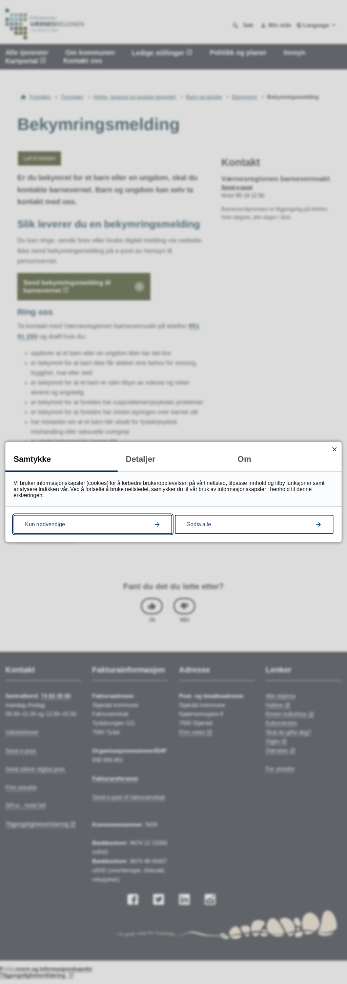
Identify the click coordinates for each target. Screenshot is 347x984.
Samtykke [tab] (32, 459)
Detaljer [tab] (140, 459)
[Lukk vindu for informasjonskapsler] (334, 449)
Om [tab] (244, 459)
